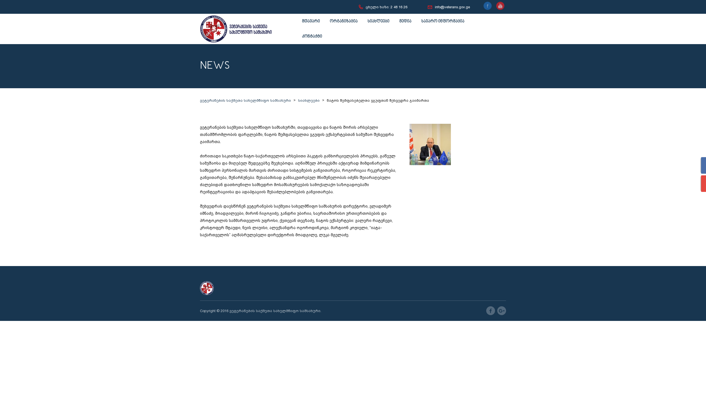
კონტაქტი (312, 36)
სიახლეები (378, 21)
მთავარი (311, 21)
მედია (405, 21)
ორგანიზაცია (344, 21)
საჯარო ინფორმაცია (442, 21)
